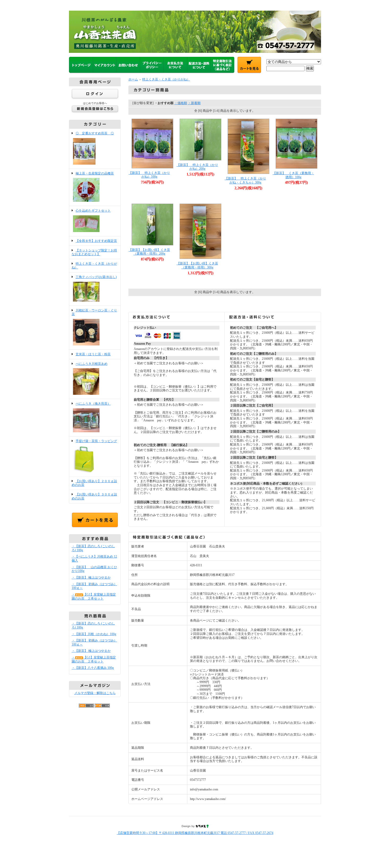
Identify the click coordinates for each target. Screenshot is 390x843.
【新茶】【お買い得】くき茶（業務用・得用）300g (197, 265)
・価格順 (180, 103)
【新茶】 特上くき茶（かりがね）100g (149, 175)
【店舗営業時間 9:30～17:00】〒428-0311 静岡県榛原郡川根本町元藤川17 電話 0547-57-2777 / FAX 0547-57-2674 (195, 833)
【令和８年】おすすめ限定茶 (96, 241)
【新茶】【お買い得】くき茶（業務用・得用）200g (149, 252)
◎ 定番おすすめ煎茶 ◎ (95, 133)
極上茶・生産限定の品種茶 (95, 173)
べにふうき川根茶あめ (91, 364)
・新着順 (194, 103)
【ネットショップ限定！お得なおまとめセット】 (94, 252)
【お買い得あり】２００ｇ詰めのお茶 (94, 483)
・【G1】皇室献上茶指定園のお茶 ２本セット (94, 596)
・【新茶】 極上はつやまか (91, 577)
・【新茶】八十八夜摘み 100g (93, 668)
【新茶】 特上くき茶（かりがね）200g (197, 167)
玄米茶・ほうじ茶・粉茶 (93, 354)
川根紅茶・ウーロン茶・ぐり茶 (94, 312)
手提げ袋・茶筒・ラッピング (96, 441)
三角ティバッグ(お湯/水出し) (96, 277)
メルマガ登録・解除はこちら (95, 693)
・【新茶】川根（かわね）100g (94, 634)
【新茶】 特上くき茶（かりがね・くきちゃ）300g (245, 180)
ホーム (133, 79)
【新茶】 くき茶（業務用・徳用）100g (293, 175)
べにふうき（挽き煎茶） (93, 403)
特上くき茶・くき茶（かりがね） (166, 79)
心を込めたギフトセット (93, 210)
